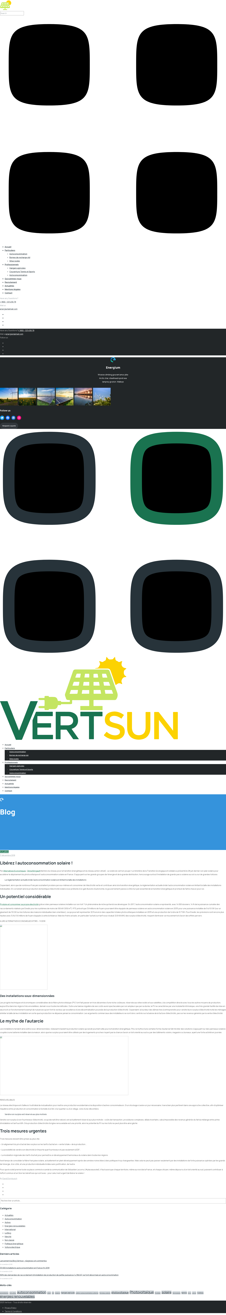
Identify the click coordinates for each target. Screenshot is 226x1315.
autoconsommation (31, 1292)
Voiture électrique (12, 1247)
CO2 (53, 1293)
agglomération (4, 1293)
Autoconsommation (18, 254)
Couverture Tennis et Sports (22, 271)
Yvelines (200, 1293)
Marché (8, 1236)
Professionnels (12, 264)
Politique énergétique (14, 1243)
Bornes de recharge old (19, 257)
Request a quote (9, 426)
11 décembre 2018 (7, 855)
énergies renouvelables (17, 1296)
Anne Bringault (34, 871)
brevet (49, 1293)
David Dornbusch (9, 1178)
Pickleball (158, 1293)
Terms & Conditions (13, 1311)
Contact (8, 293)
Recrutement (11, 282)
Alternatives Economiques (14, 871)
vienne (194, 1293)
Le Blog (8, 1233)
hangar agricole (68, 1292)
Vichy (189, 1293)
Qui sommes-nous (13, 278)
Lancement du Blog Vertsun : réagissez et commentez (23, 1260)
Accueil (8, 247)
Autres (8, 1222)
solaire (166, 1292)
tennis (184, 1292)
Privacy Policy (10, 1307)
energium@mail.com (8, 309)
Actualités (9, 286)
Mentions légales (12, 289)
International (10, 1229)
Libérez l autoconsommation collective (87, 1293)
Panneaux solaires (104, 1293)
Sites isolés (14, 261)
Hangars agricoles (17, 268)
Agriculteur (12, 1293)
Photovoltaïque (142, 1292)
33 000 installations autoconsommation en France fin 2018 (24, 1268)
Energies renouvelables (15, 1226)
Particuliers (10, 250)
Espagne (57, 1293)
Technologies (176, 1293)
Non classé (9, 1240)
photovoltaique (120, 1292)
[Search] (28, 1201)
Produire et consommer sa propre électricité (19, 904)
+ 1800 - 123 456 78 (8, 302)
